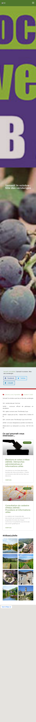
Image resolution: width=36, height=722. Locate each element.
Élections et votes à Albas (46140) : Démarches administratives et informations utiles (17, 463)
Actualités (12, 371)
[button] (9, 378)
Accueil (5, 371)
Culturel (7, 394)
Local (11, 394)
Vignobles (17, 394)
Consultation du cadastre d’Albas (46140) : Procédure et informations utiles (17, 508)
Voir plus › (8, 480)
